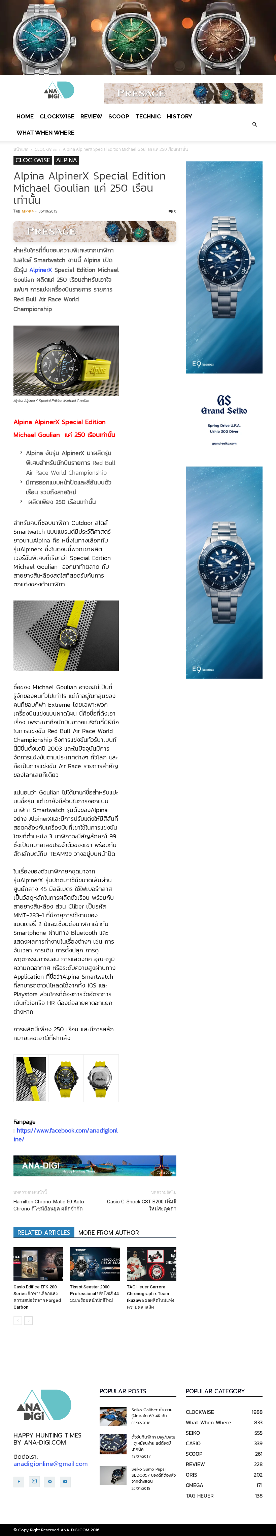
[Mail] (49, 1482)
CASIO (193, 1443)
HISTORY (179, 116)
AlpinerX (40, 269)
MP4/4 (27, 211)
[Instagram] (34, 1481)
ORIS (191, 1475)
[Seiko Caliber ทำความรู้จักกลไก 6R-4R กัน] (113, 1416)
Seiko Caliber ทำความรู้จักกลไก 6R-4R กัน (152, 1413)
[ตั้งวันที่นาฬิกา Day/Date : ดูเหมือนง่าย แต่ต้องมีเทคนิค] (113, 1444)
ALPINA (66, 160)
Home (25, 116)
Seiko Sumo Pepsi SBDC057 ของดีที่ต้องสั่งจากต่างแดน (154, 1475)
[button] (254, 124)
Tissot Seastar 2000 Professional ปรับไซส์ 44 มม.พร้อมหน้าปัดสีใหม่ (94, 1293)
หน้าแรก (20, 149)
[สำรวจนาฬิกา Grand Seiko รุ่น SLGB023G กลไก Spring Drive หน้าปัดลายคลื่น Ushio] (224, 420)
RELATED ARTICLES (44, 1232)
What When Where (45, 132)
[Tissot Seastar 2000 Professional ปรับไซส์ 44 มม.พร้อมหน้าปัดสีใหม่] (94, 1264)
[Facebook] (18, 1482)
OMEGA (194, 1485)
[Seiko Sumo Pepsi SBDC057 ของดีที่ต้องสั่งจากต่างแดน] (113, 1475)
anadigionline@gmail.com (50, 1464)
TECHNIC (148, 116)
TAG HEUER (200, 1495)
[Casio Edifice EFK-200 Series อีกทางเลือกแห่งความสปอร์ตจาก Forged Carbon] (38, 1264)
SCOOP (118, 116)
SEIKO (193, 1433)
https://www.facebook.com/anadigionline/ (65, 1135)
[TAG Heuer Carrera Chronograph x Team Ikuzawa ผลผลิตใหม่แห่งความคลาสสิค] (151, 1264)
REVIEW (91, 116)
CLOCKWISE (57, 116)
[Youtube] (65, 1482)
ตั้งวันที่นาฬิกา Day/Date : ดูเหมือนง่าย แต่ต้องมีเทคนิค (153, 1443)
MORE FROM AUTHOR (108, 1232)
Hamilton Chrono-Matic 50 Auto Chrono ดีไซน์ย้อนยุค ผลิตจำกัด (48, 1205)
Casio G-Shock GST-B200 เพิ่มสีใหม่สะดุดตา (141, 1205)
